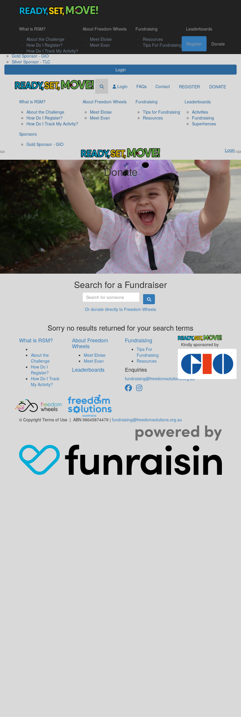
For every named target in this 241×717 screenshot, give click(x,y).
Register (194, 44)
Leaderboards (199, 29)
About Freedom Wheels (105, 29)
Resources (153, 39)
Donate (218, 44)
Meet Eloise (101, 39)
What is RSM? (32, 29)
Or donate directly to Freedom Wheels (120, 309)
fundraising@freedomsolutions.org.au (160, 378)
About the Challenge (45, 39)
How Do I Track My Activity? (52, 51)
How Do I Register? (44, 45)
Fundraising (146, 29)
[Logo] (59, 10)
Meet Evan (100, 45)
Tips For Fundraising (162, 45)
